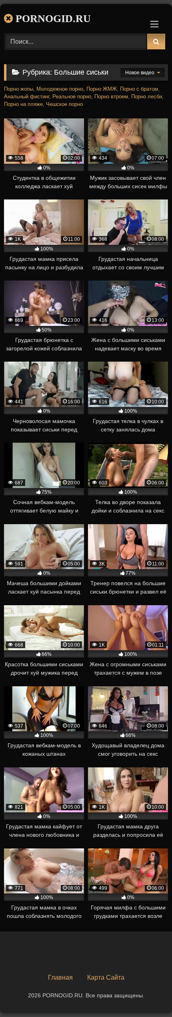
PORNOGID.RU (52, 18)
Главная (60, 977)
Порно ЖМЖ (101, 89)
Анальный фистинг (26, 97)
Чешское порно (64, 104)
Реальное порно (71, 97)
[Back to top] (147, 993)
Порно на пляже (23, 104)
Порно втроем (111, 97)
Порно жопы (18, 89)
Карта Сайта (105, 977)
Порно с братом (139, 89)
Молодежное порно (59, 89)
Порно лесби (146, 97)
